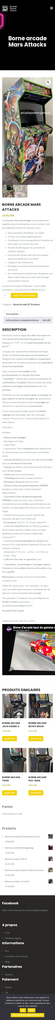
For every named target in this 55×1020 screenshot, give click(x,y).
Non (31, 1010)
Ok (23, 1010)
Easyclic (9, 974)
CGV (7, 932)
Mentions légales (13, 938)
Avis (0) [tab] (46, 320)
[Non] (51, 1007)
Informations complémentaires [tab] (22, 320)
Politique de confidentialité (27, 1015)
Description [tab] (12, 313)
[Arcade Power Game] (9, 8)
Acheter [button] (9, 738)
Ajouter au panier (24, 295)
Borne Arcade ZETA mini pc (26, 304)
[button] (48, 82)
